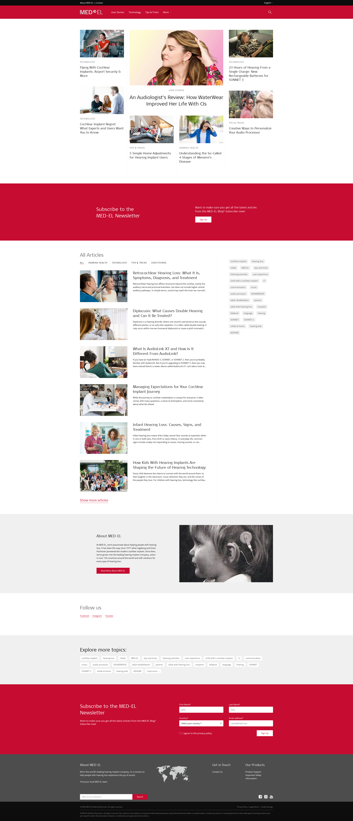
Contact (99, 2)
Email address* (236, 718)
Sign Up (203, 219)
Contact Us (217, 771)
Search (140, 796)
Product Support (253, 771)
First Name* (185, 704)
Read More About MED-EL (113, 570)
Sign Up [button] (264, 733)
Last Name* (234, 704)
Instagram (97, 616)
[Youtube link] (271, 796)
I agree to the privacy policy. (197, 733)
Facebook (84, 616)
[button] (167, 12)
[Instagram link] (266, 796)
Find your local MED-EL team (93, 781)
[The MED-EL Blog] (91, 12)
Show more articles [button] (94, 500)
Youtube (109, 616)
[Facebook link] (260, 796)
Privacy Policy (242, 807)
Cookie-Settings (267, 807)
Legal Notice (254, 807)
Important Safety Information (253, 777)
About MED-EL (86, 2)
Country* (183, 718)
